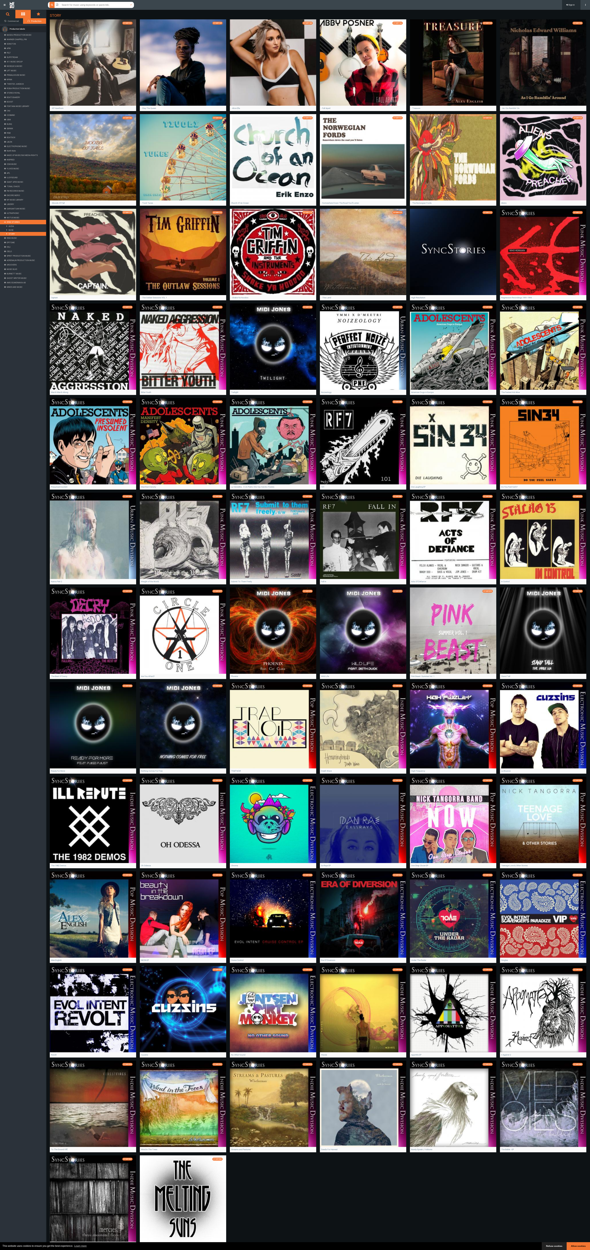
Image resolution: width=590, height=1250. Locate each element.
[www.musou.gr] (12, 5)
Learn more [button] (80, 1246)
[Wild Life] (363, 630)
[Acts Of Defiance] (453, 536)
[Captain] (93, 252)
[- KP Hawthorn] (93, 62)
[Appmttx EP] (453, 1009)
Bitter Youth (146, 392)
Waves (324, 1055)
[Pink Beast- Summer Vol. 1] (453, 630)
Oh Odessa (146, 865)
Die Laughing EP (418, 487)
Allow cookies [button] (578, 1246)
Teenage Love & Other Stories (514, 865)
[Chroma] (273, 820)
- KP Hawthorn (57, 108)
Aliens (504, 203)
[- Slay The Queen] (183, 62)
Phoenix (234, 676)
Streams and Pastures (241, 1149)
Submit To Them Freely (241, 581)
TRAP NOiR (236, 771)
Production (36, 21)
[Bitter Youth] (183, 346)
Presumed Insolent (59, 487)
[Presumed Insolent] (93, 441)
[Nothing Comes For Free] (183, 725)
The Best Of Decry (59, 676)
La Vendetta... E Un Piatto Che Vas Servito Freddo (252, 487)
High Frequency (418, 771)
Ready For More (58, 771)
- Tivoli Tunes (147, 203)
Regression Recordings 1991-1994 (516, 297)
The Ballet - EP (507, 1149)
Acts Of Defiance (418, 581)
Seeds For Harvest (329, 1149)
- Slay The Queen (148, 108)
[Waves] (363, 1009)
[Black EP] (183, 1198)
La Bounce (506, 771)
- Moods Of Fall (58, 203)
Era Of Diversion (328, 960)
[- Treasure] (453, 62)
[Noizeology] (363, 346)
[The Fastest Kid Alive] (543, 346)
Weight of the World (150, 581)
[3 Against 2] (543, 1009)
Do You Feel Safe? (509, 487)
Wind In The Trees (149, 1149)
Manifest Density (148, 487)
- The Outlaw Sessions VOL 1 (154, 297)
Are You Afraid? (148, 676)
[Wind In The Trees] (183, 1104)
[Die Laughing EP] (453, 441)
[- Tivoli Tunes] (183, 157)
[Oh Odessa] (183, 820)
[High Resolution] (453, 252)
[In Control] (543, 536)
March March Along (59, 392)
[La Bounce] (543, 725)
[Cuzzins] (183, 1009)
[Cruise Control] (273, 914)
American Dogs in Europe (422, 392)
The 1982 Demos (58, 865)
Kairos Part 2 (56, 581)
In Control (505, 581)
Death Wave (326, 771)
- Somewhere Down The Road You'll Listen (340, 203)
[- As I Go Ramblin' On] (543, 62)
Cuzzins (144, 1055)
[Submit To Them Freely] (273, 536)
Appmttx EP (416, 1055)
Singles (504, 960)
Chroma (234, 865)
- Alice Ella (235, 108)
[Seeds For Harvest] (363, 1104)
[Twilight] (273, 346)
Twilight (234, 392)
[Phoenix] (273, 630)
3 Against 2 (506, 1055)
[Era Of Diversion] (363, 914)
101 (322, 487)
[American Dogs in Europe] (453, 346)
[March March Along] (93, 346)
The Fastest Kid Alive (510, 392)
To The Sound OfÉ (59, 1149)
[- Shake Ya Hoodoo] (273, 252)
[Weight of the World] (183, 536)
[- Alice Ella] (273, 62)
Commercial (13, 21)
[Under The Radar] (453, 914)
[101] (363, 441)
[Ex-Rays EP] (363, 820)
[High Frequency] (453, 725)
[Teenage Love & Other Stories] (543, 820)
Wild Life (325, 676)
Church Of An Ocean (240, 203)
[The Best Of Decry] (93, 630)
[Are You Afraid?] (183, 630)
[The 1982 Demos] (93, 820)
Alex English (56, 960)
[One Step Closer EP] (453, 820)
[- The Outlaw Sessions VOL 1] (183, 252)
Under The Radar (418, 960)
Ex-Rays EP (326, 865)
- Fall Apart (325, 108)
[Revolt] (93, 1009)
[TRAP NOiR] (273, 725)
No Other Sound (238, 1055)
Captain (54, 297)
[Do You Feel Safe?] (543, 441)
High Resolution (418, 297)
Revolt (54, 1055)
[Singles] (543, 914)
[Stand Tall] (543, 630)
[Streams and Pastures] (273, 1104)
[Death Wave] (363, 725)
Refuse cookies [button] (554, 1246)
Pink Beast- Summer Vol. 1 (422, 676)
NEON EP (145, 960)
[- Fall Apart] (363, 62)
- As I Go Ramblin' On (510, 108)
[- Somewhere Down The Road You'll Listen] (363, 157)
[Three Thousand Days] (93, 1198)
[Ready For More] (93, 725)
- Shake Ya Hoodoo (239, 297)
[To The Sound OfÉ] (93, 1104)
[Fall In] (363, 536)
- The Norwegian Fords (421, 203)
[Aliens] (543, 157)
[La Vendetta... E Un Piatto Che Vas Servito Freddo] (273, 441)
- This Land (326, 297)
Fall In (323, 581)
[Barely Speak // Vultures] (453, 1104)
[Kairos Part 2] (93, 536)
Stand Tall (505, 676)
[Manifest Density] (183, 441)
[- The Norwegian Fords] (453, 157)
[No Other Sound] (273, 1009)
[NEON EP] (183, 914)
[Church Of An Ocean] (273, 157)
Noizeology (326, 392)
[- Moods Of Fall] (93, 157)
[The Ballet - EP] (543, 1104)
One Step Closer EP (419, 865)
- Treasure (415, 108)
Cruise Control (237, 960)
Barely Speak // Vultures (421, 1149)
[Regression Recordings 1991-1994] (543, 252)
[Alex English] (93, 914)
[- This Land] (363, 252)
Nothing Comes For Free (152, 771)
